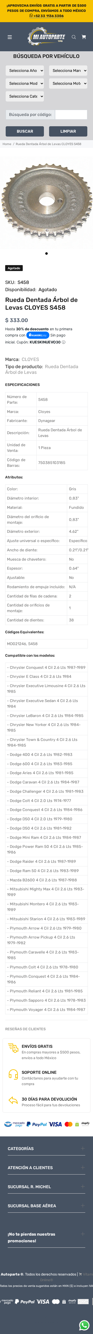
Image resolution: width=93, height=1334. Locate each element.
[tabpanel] (46, 202)
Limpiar (68, 131)
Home (7, 144)
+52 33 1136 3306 (48, 16)
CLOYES (30, 359)
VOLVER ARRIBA (46, 1322)
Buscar (25, 131)
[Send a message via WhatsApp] (84, 1325)
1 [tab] (46, 253)
